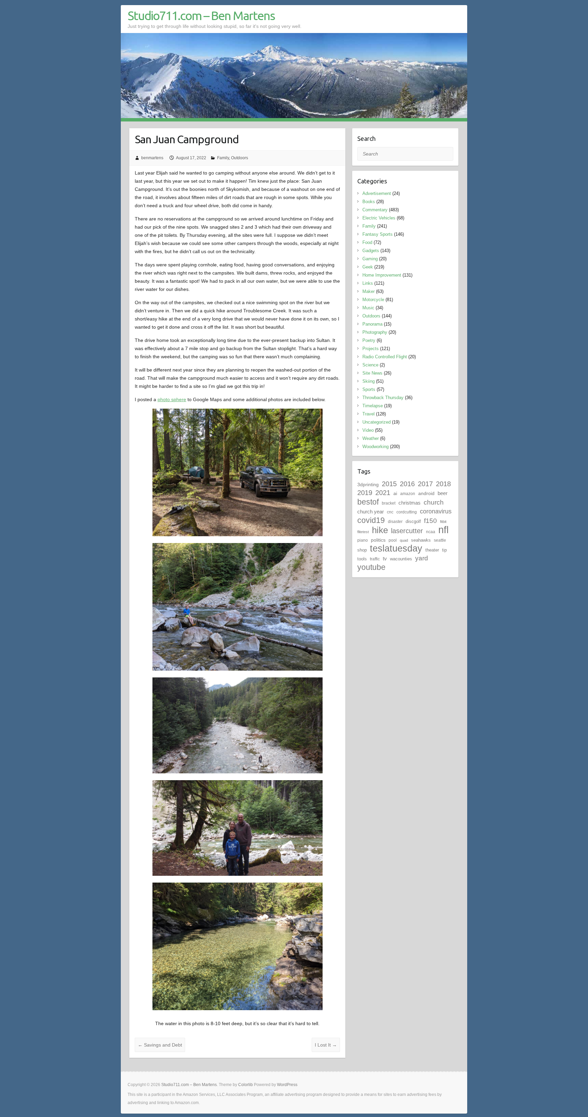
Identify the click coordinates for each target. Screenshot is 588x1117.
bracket (388, 503)
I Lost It (326, 1045)
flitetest (363, 532)
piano (362, 540)
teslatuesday (396, 548)
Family (223, 157)
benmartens (152, 157)
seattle (440, 540)
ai (395, 493)
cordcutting (406, 512)
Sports (368, 389)
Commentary (375, 209)
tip (444, 550)
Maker (368, 291)
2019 (364, 492)
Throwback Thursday (383, 397)
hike (380, 530)
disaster (395, 521)
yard (421, 558)
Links (367, 283)
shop (362, 550)
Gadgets (370, 250)
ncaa (430, 531)
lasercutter (407, 531)
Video (368, 430)
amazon (407, 493)
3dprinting (368, 484)
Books (368, 201)
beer (442, 493)
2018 (443, 484)
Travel (368, 413)
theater (432, 550)
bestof (368, 501)
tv (385, 558)
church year (370, 511)
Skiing (368, 381)
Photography (374, 332)
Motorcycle (373, 299)
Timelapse (372, 405)
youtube (371, 567)
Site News (372, 373)
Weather (370, 438)
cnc (390, 512)
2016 (407, 484)
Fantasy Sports (377, 234)
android (426, 493)
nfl (443, 529)
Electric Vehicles (378, 217)
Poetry (368, 340)
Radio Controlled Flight (384, 356)
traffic (375, 559)
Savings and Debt (160, 1045)
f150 (430, 520)
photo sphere (172, 399)
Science (370, 364)
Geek (367, 266)
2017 (425, 484)
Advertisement (376, 193)
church (434, 502)
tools (362, 558)
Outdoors (239, 157)
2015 (389, 484)
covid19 (371, 520)
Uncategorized (376, 422)
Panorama (372, 324)
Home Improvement (381, 275)
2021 (382, 492)
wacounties (401, 558)
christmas (409, 503)
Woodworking (375, 446)
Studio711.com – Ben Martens (201, 15)
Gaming (370, 258)
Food (367, 242)
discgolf (413, 521)
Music (368, 307)
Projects (370, 348)
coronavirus (436, 511)
